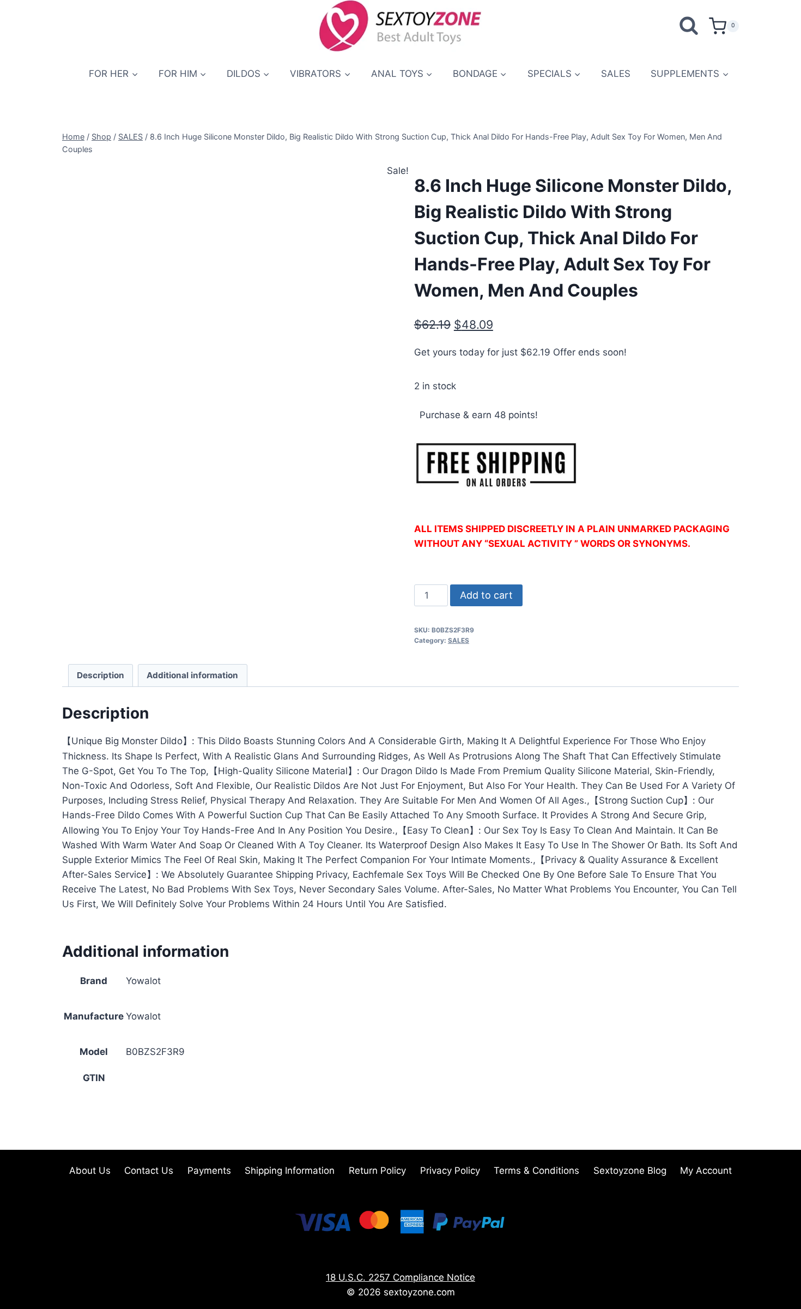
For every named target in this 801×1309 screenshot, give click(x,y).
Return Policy (377, 1170)
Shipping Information (290, 1170)
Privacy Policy (450, 1170)
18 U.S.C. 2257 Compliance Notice (400, 1277)
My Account (706, 1170)
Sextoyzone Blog (629, 1170)
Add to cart (486, 595)
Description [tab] (100, 675)
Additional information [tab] (192, 675)
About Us (90, 1170)
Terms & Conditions (536, 1170)
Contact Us (148, 1170)
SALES (615, 73)
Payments (209, 1170)
